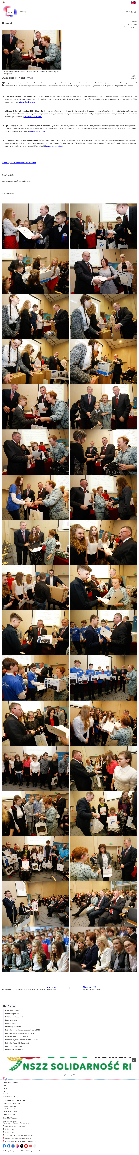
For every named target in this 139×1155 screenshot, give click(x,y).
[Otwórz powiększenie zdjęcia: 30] (103, 858)
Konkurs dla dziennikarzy (14, 1049)
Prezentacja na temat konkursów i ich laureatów (19, 163)
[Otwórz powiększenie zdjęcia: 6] (103, 316)
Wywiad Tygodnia (11, 1023)
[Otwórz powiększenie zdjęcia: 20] (103, 633)
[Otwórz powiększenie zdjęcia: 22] (103, 678)
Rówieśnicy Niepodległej (14, 1046)
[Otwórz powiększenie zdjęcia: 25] (35, 768)
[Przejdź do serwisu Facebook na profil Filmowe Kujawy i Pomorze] (13, 1146)
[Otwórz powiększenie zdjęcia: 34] (103, 949)
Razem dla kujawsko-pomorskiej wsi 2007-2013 (22, 1040)
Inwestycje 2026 (11, 1020)
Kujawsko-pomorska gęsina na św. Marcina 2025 (22, 1030)
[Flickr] (34, 1146)
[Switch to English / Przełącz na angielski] (133, 2)
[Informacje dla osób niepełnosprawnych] (130, 11)
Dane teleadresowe (12, 1010)
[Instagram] (17, 1146)
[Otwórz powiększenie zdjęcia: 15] (35, 542)
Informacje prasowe (12, 1014)
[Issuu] (30, 1146)
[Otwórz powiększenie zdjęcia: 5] (35, 316)
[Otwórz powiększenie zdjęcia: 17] (35, 587)
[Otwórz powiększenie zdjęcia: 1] (35, 226)
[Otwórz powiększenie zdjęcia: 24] (103, 723)
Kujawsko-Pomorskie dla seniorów (17, 1043)
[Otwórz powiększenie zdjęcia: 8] (103, 361)
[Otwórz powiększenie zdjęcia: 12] (103, 452)
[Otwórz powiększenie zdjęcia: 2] (103, 226)
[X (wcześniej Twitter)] (21, 1146)
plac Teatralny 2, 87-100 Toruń (15, 1126)
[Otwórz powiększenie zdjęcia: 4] (103, 271)
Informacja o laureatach (27, 102)
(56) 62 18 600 (10, 1129)
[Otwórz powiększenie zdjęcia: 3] (35, 271)
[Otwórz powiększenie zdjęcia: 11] (35, 452)
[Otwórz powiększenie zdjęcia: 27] (35, 813)
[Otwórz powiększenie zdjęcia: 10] (103, 407)
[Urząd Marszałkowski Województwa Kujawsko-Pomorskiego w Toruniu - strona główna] (10, 11)
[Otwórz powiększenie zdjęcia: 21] (35, 678)
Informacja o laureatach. (38, 131)
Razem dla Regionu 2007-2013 (16, 1036)
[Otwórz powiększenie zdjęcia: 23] (35, 723)
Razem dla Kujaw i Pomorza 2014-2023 (19, 1033)
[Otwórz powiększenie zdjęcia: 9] (35, 407)
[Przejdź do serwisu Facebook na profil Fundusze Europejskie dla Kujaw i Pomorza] (8, 1146)
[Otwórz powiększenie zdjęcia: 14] (103, 497)
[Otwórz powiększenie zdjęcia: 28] (103, 813)
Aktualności (132, 24)
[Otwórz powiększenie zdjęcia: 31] (35, 904)
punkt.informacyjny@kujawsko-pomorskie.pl (20, 1135)
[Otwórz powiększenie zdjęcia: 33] (35, 949)
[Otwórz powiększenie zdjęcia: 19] (35, 633)
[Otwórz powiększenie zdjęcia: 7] (35, 361)
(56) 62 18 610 (10, 1132)
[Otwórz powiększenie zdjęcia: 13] (35, 497)
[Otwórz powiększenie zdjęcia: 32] (103, 904)
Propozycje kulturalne (13, 1027)
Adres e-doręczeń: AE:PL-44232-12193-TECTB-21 (22, 1141)
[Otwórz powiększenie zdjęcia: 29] (35, 858)
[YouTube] (26, 1146)
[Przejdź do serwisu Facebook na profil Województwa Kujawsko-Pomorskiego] (4, 1146)
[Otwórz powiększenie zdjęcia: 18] (103, 587)
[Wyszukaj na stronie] (20, 11)
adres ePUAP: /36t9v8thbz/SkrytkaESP (18, 1138)
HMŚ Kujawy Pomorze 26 (14, 1017)
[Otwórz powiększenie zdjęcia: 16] (103, 542)
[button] (69, 1065)
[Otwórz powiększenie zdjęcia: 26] (103, 768)
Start (134, 21)
